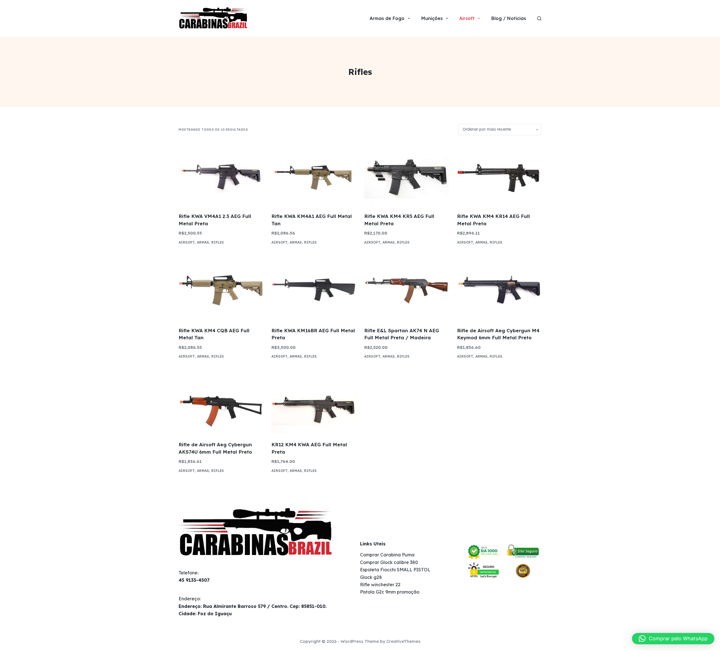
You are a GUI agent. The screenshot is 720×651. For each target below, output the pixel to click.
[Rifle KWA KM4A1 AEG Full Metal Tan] (313, 174)
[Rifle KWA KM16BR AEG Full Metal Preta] (313, 288)
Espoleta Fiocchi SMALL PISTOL (395, 569)
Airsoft (467, 18)
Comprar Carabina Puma (387, 555)
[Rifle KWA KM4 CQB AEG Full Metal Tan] (221, 288)
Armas (203, 242)
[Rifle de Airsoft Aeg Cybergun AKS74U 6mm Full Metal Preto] (221, 402)
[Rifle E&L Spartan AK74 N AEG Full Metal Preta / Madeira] (406, 288)
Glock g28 (371, 577)
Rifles (217, 242)
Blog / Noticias (508, 18)
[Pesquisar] (539, 18)
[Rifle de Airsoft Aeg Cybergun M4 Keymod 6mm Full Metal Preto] (499, 288)
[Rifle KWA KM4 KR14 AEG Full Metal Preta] (499, 174)
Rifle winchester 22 (380, 584)
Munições (432, 18)
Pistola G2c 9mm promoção (389, 592)
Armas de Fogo (387, 18)
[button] (673, 638)
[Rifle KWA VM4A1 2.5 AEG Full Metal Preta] (221, 174)
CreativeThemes (403, 641)
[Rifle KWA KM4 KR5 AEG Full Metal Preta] (406, 174)
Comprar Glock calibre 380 (389, 562)
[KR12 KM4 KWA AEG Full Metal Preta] (313, 402)
